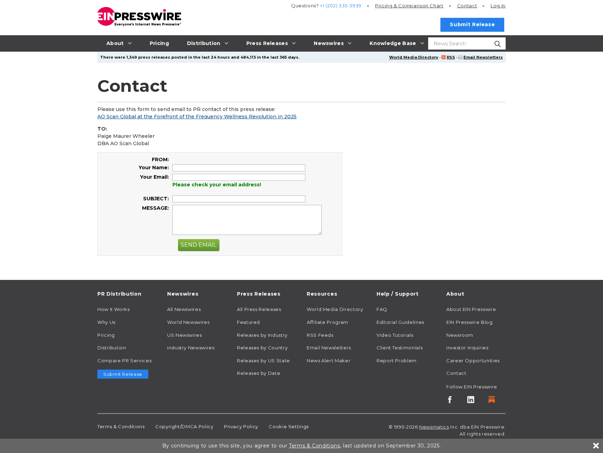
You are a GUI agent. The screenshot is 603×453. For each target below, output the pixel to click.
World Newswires (188, 322)
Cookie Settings (289, 426)
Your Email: (154, 177)
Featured (248, 322)
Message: (155, 208)
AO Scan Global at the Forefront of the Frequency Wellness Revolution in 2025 (197, 116)
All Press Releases (259, 309)
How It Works (113, 309)
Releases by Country (262, 347)
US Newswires (184, 335)
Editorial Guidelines (400, 322)
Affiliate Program (327, 322)
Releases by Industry (262, 335)
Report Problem (397, 360)
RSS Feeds (320, 335)
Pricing (409, 5)
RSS (451, 57)
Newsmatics (434, 427)
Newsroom (459, 335)
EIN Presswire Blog (469, 322)
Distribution (111, 347)
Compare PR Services (124, 360)
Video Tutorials (395, 335)
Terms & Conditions (121, 426)
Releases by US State (263, 360)
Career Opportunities (473, 360)
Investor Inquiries (467, 347)
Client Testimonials (400, 347)
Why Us (106, 322)
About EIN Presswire (471, 309)
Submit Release (472, 24)
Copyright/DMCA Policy (184, 426)
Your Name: (154, 167)
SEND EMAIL (198, 245)
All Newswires (184, 309)
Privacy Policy (241, 426)
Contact (467, 5)
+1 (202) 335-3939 (341, 5)
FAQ (382, 309)
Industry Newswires (191, 347)
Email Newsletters (483, 57)
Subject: (156, 198)
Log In (498, 5)
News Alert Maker (328, 360)
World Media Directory (413, 57)
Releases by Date (258, 373)
